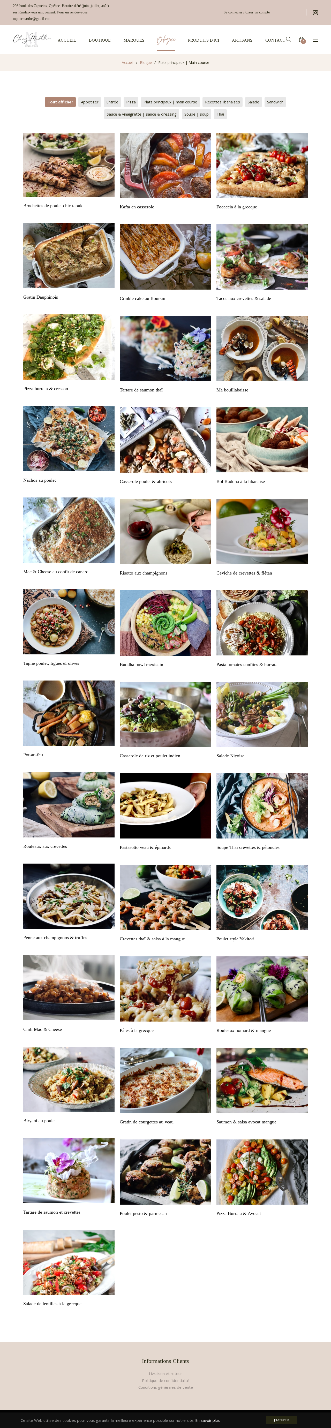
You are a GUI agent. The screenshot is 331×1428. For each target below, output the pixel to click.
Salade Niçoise (230, 755)
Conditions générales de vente (165, 1387)
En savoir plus (207, 1420)
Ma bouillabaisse (232, 389)
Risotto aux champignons (143, 573)
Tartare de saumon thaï (141, 389)
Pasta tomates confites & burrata (246, 664)
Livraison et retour (165, 1373)
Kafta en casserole (137, 206)
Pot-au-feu (33, 754)
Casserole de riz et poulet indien (150, 755)
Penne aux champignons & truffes (55, 937)
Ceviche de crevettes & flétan (244, 573)
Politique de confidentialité (165, 1380)
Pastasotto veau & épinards (145, 847)
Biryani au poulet (39, 1120)
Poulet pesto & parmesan (143, 1213)
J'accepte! (281, 1420)
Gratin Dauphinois (40, 297)
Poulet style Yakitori (235, 938)
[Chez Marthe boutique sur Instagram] (315, 12)
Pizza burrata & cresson (45, 388)
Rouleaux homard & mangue (243, 1030)
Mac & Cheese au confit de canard (55, 571)
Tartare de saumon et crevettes (51, 1212)
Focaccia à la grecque (236, 206)
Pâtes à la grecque (137, 1030)
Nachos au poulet (39, 480)
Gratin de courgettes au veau (147, 1121)
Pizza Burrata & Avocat (238, 1213)
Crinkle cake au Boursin (142, 298)
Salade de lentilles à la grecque (52, 1303)
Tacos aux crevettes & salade (243, 298)
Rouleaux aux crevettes (45, 846)
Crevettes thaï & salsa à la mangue (152, 938)
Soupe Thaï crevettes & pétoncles (248, 847)
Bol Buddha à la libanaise (240, 481)
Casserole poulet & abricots (146, 481)
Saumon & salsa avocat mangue (246, 1121)
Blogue (146, 62)
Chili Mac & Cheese (42, 1029)
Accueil (127, 62)
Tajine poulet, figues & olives (51, 663)
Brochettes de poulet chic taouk (52, 205)
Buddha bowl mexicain (141, 664)
